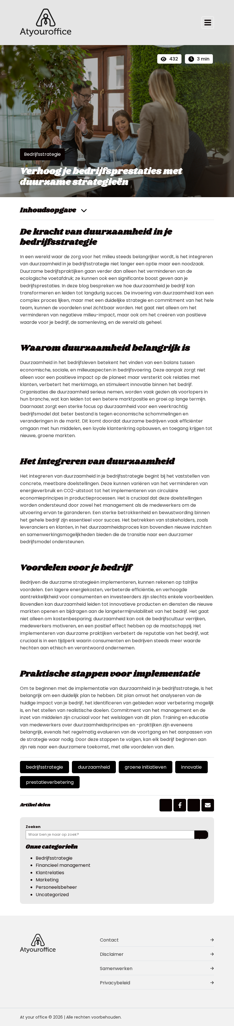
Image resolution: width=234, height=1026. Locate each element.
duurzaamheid (94, 767)
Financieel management (63, 865)
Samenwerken (116, 968)
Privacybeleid (115, 982)
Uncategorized (52, 894)
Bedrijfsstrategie (42, 154)
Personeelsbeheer (56, 887)
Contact (109, 940)
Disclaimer (112, 954)
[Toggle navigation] (207, 22)
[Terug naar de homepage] (45, 23)
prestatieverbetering (50, 782)
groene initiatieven (145, 767)
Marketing (47, 879)
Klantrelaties (50, 872)
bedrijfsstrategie (44, 767)
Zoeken (33, 826)
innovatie (191, 767)
